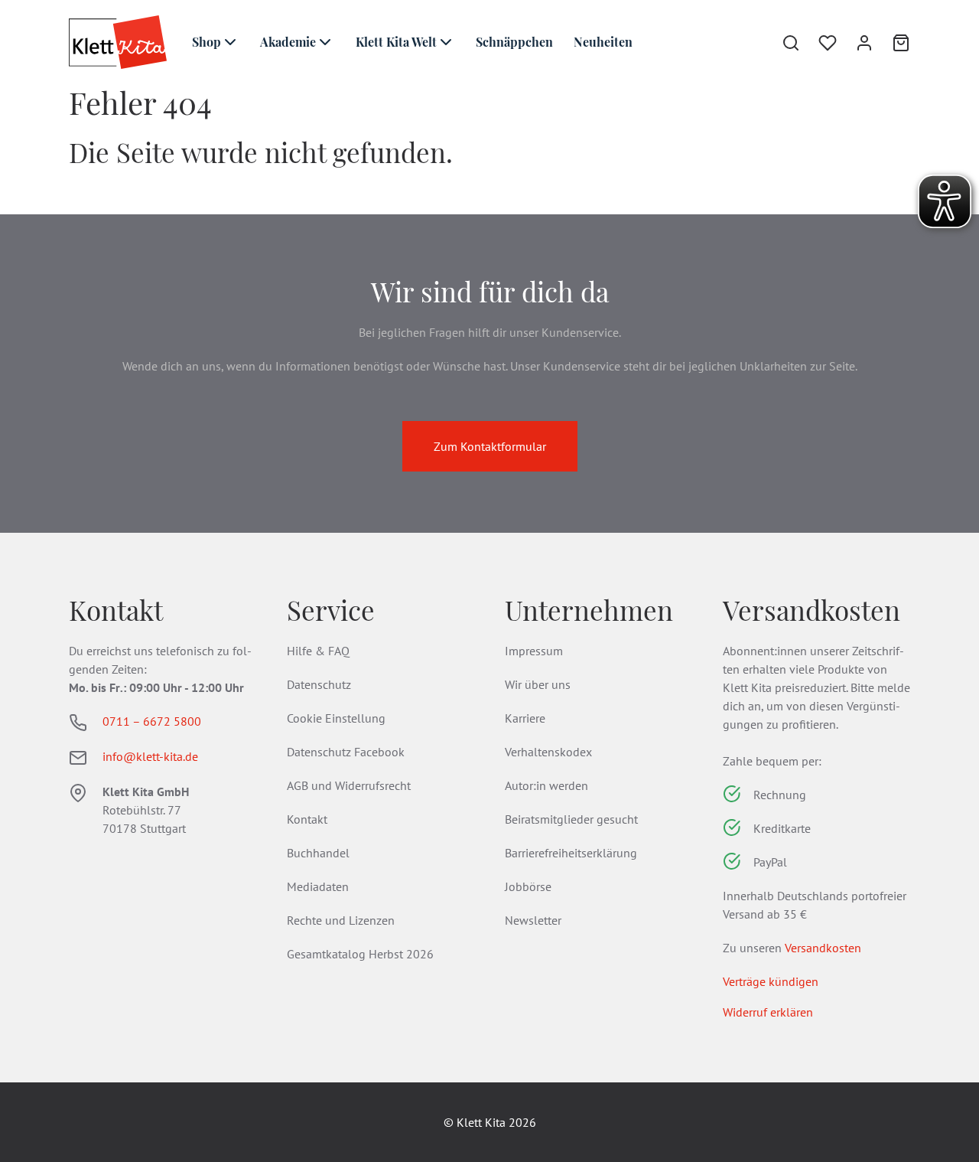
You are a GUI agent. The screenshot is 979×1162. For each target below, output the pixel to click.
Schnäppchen (514, 42)
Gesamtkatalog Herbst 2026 (360, 953)
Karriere (525, 718)
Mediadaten (318, 886)
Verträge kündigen (770, 981)
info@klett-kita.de (150, 756)
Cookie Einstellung (336, 718)
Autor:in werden (546, 785)
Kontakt (307, 819)
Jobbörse (528, 886)
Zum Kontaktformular (490, 446)
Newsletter (533, 920)
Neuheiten (603, 42)
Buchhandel (318, 852)
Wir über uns (538, 684)
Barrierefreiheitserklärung (571, 852)
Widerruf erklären (768, 1012)
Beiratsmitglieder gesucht (571, 819)
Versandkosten (823, 947)
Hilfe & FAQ (318, 650)
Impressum (534, 650)
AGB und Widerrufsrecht (349, 785)
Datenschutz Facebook (346, 751)
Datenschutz (319, 684)
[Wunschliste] (818, 42)
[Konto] (855, 42)
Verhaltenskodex (548, 751)
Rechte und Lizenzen (341, 920)
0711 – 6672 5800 (151, 721)
